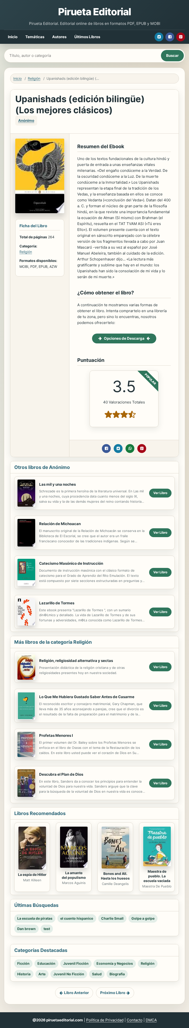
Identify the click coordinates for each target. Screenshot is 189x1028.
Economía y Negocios (114, 963)
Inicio (12, 36)
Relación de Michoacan (60, 523)
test (47, 929)
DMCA (151, 1020)
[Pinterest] (180, 36)
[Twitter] (159, 36)
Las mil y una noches (57, 484)
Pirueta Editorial (94, 12)
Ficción (23, 963)
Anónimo (26, 120)
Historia (24, 974)
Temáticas (34, 36)
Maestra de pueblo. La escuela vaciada (156, 876)
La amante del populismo (74, 875)
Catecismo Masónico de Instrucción (71, 563)
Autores (59, 36)
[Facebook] (169, 36)
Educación (46, 963)
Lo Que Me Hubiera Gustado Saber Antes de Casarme (86, 696)
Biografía (117, 974)
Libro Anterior (76, 992)
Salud (97, 974)
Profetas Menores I (56, 735)
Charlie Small (112, 918)
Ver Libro (160, 493)
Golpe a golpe (143, 918)
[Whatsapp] (130, 448)
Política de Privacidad (105, 1020)
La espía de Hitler (32, 874)
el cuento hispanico (76, 918)
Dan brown (26, 929)
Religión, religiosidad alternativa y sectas (76, 660)
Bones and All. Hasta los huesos (115, 875)
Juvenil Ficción (76, 963)
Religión (34, 78)
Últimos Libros (87, 36)
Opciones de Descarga (124, 338)
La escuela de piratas (34, 918)
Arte (42, 974)
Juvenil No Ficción (68, 974)
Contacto (134, 1020)
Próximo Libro (112, 992)
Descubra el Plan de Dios (61, 774)
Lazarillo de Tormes (56, 603)
